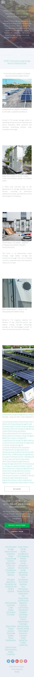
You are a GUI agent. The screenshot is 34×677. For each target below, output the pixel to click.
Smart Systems (23, 568)
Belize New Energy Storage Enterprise (16, 461)
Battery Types (11, 563)
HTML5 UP (19, 669)
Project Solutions (17, 525)
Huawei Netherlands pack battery (14, 431)
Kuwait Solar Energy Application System (16, 471)
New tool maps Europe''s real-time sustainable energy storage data (16, 178)
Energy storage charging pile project (15, 478)
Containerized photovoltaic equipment (16, 447)
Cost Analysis (23, 579)
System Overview (11, 551)
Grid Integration (23, 556)
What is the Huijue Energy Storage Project (17, 424)
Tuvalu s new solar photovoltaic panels (15, 459)
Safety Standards (11, 603)
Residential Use (10, 584)
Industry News (11, 626)
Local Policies (23, 607)
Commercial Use (11, 586)
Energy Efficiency (23, 591)
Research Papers (23, 626)
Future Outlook (10, 647)
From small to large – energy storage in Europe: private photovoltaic (15, 245)
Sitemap (17, 671)
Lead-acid (10, 568)
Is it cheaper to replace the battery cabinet (17, 466)
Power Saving (23, 598)
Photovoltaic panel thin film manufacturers (17, 433)
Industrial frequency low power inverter (16, 473)
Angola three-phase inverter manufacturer (17, 480)
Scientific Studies (23, 628)
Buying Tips (23, 640)
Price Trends (23, 582)
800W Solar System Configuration (14, 438)
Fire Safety (11, 614)
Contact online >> (24, 37)
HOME (6, 61)
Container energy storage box (12, 445)
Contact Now (17, 531)
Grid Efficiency (23, 600)
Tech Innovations (11, 649)
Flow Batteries (11, 570)
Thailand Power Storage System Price (15, 450)
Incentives (23, 584)
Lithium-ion (11, 565)
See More (17, 489)
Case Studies (23, 614)
